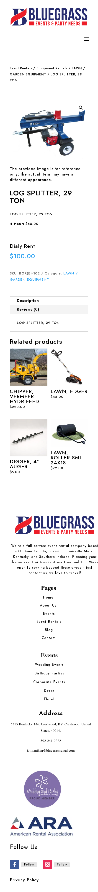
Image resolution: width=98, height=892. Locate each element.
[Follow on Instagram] (47, 864)
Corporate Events (49, 682)
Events (49, 614)
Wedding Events (49, 665)
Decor (49, 691)
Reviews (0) (28, 309)
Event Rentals (21, 68)
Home (49, 597)
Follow (29, 864)
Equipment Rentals (51, 68)
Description (28, 300)
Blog (49, 630)
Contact (49, 638)
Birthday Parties (49, 673)
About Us (49, 605)
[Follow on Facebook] (14, 864)
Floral (49, 699)
